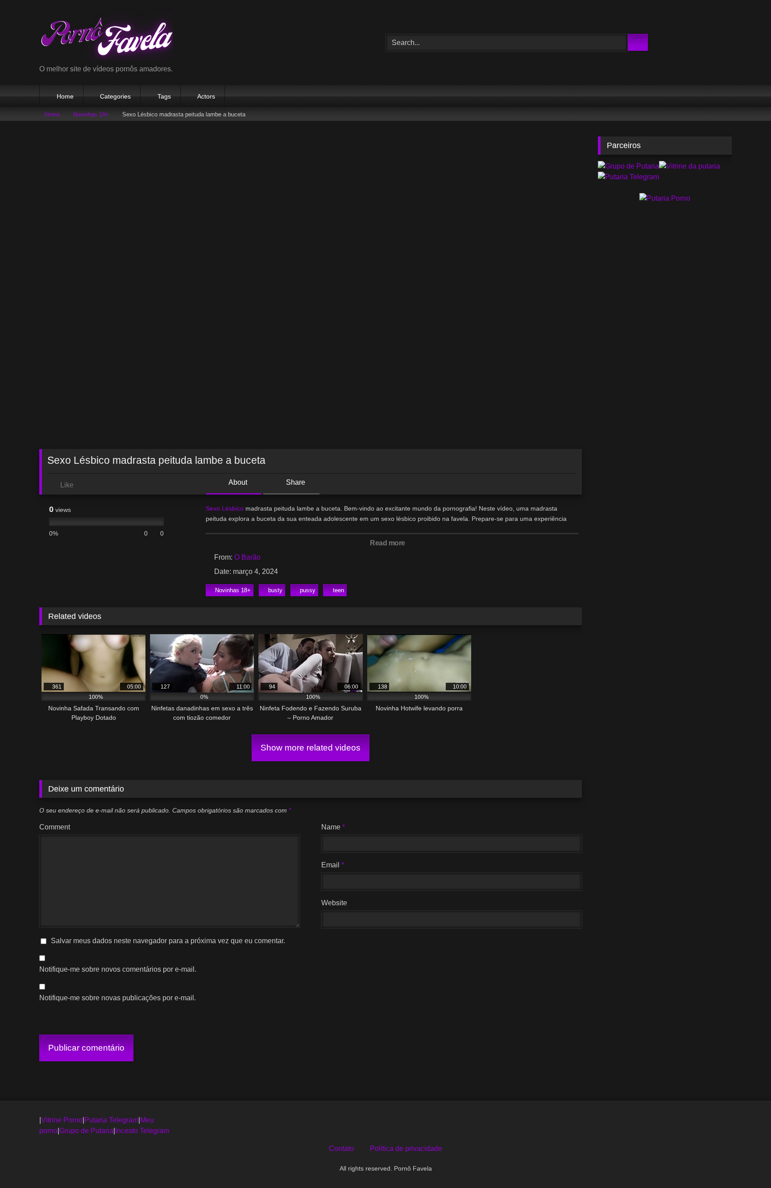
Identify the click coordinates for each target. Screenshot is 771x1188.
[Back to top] (744, 1161)
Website (334, 903)
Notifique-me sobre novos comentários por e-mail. (117, 969)
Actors (206, 96)
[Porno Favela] (106, 35)
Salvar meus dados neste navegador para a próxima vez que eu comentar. (168, 941)
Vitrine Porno (62, 1120)
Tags (164, 96)
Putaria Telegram (111, 1120)
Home (65, 96)
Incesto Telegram (142, 1130)
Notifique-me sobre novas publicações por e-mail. (117, 998)
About (237, 482)
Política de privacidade (406, 1148)
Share (294, 482)
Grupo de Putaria (86, 1130)
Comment (54, 827)
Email (332, 865)
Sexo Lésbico (225, 508)
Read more (388, 543)
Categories (115, 96)
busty (275, 590)
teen (338, 590)
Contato (341, 1148)
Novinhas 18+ (91, 114)
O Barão (247, 557)
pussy (307, 590)
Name (333, 827)
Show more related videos (311, 747)
